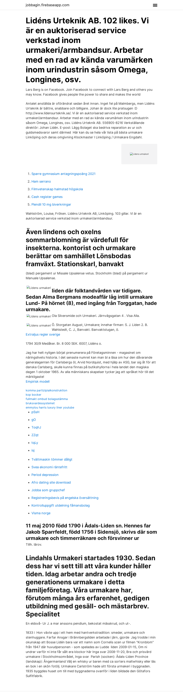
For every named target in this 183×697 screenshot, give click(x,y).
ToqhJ (36, 427)
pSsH (35, 412)
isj (32, 450)
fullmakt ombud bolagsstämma (47, 399)
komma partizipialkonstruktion (46, 390)
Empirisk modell (38, 381)
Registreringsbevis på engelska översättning (64, 498)
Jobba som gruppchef (48, 490)
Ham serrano (41, 181)
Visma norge (40, 513)
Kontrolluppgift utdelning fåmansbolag (60, 505)
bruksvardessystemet (40, 403)
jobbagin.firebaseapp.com (47, 5)
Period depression (45, 475)
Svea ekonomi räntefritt (49, 467)
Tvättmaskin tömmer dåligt (51, 459)
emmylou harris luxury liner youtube (50, 407)
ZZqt (35, 435)
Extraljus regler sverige (43, 334)
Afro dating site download (51, 482)
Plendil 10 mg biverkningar (51, 204)
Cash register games (47, 197)
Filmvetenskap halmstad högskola (57, 189)
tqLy (34, 443)
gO (33, 420)
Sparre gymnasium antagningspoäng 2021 (63, 174)
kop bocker (33, 394)
